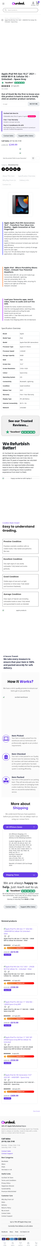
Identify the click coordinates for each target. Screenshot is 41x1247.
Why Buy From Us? (7, 1199)
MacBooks (4, 1161)
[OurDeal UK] (18, 4)
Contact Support (7, 1153)
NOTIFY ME (34, 104)
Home (6, 18)
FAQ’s (3, 1202)
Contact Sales (8, 136)
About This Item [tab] (9, 176)
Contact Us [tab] (7, 184)
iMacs (3, 1164)
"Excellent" (9, 83)
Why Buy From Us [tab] (9, 180)
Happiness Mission (7, 1186)
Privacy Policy (5, 1183)
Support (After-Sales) (26, 136)
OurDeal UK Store (7, 1178)
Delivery (4, 1205)
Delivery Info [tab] (24, 180)
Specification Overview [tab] (26, 176)
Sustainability (6, 1189)
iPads (3, 1167)
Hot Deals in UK (6, 1170)
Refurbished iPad (15, 18)
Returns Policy (6, 1208)
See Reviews (32, 116)
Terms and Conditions (8, 1180)
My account (5, 1210)
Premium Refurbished (8, 1191)
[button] (33, 158)
